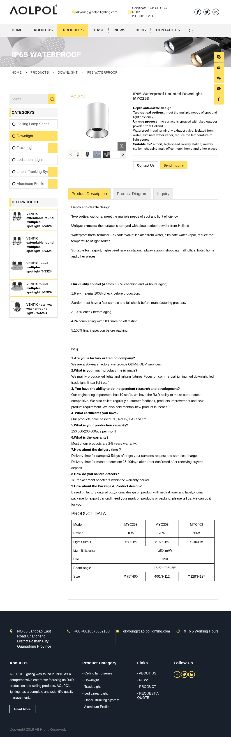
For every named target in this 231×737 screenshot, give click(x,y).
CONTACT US (168, 30)
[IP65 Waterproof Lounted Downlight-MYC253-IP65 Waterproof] (33, 9)
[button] (123, 154)
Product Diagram (132, 193)
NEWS (119, 30)
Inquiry (163, 193)
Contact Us (146, 165)
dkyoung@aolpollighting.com (146, 631)
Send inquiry (174, 165)
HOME (17, 30)
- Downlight (90, 680)
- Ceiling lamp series (97, 673)
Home (16, 72)
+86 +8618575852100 (92, 631)
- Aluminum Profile (95, 707)
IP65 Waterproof (102, 72)
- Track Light (91, 686)
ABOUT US (43, 30)
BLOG (141, 30)
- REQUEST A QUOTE (147, 695)
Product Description (89, 193)
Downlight (68, 72)
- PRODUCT (146, 686)
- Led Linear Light (95, 693)
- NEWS (143, 680)
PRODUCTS (73, 30)
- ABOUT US (146, 673)
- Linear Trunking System (100, 700)
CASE (99, 30)
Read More (22, 709)
